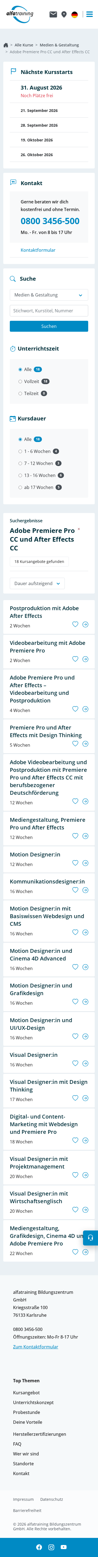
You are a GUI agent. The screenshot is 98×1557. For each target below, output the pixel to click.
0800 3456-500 (27, 1329)
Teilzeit (31, 393)
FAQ (17, 1444)
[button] (90, 1238)
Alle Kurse (24, 45)
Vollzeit (31, 381)
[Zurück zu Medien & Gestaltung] (79, 529)
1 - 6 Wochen (37, 451)
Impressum (23, 1499)
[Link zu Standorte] (63, 14)
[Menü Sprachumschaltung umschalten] (74, 14)
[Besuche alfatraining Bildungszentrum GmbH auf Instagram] (51, 1547)
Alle (28, 369)
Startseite (5, 45)
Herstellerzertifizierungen (39, 1434)
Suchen (49, 326)
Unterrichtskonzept (33, 1402)
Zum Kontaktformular (35, 1347)
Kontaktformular (38, 250)
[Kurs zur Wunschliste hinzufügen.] (75, 624)
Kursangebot (26, 1393)
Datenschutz (51, 1499)
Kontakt (21, 1473)
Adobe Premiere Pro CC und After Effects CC (50, 51)
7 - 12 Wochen (38, 463)
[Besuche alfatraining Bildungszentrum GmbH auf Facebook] (39, 1547)
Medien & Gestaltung (59, 45)
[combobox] (49, 310)
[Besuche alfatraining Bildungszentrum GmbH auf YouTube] (63, 1547)
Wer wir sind (26, 1454)
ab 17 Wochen (38, 487)
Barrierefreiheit (27, 1510)
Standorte (23, 1464)
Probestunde (26, 1412)
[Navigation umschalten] (87, 14)
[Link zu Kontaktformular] (53, 14)
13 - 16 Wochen (40, 475)
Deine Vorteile (27, 1422)
